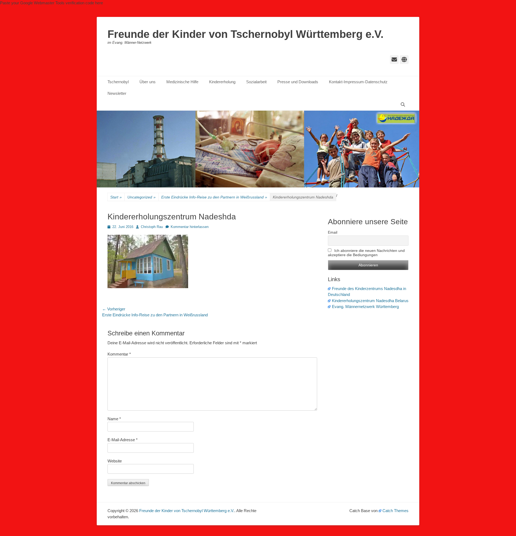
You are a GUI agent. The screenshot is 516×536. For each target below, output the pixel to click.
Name (114, 419)
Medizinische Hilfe (182, 81)
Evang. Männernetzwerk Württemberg (365, 306)
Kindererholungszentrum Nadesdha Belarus (370, 300)
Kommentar (119, 354)
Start (116, 197)
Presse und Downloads (297, 81)
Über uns (147, 81)
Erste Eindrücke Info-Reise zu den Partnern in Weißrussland (214, 197)
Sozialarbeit (256, 81)
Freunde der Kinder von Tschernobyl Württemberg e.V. (246, 34)
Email (332, 232)
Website (115, 461)
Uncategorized (141, 197)
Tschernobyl (118, 81)
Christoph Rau (152, 227)
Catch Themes (395, 510)
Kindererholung (222, 81)
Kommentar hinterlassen (190, 227)
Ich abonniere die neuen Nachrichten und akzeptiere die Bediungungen (366, 252)
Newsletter (117, 93)
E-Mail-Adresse (123, 439)
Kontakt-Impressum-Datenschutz (358, 81)
